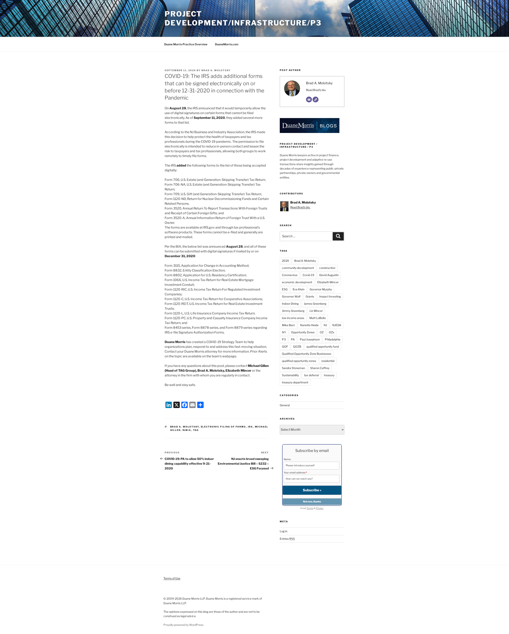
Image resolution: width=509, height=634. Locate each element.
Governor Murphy (321, 289)
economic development (297, 282)
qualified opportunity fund (322, 346)
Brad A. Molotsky (216, 70)
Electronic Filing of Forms (223, 426)
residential (327, 361)
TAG (196, 430)
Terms (310, 508)
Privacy (319, 508)
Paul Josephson (310, 339)
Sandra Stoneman (293, 368)
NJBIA (187, 430)
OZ (322, 332)
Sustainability (290, 375)
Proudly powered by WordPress (183, 624)
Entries (287, 538)
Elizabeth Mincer (328, 282)
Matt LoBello (317, 318)
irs (250, 426)
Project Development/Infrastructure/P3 (243, 18)
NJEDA (336, 325)
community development (298, 267)
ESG (285, 289)
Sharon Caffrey (319, 368)
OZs (331, 332)
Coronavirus (289, 275)
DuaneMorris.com (226, 44)
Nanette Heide (309, 325)
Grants (310, 296)
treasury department (295, 382)
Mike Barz (288, 325)
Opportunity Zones (303, 332)
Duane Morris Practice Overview (185, 44)
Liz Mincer (316, 310)
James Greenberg (315, 303)
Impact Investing (330, 296)
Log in (283, 531)
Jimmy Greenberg (293, 310)
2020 (285, 260)
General (285, 405)
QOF (285, 346)
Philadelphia (332, 339)
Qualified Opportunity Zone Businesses (306, 353)
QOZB (297, 346)
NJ (325, 325)
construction (327, 267)
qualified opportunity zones (299, 361)
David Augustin (329, 275)
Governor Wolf (291, 296)
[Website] (316, 100)
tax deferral (311, 375)
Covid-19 (308, 275)
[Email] (309, 100)
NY (284, 332)
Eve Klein (298, 289)
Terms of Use (171, 578)
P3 (284, 339)
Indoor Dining (290, 303)
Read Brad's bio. (316, 90)
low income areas (293, 318)
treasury (329, 375)
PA (293, 339)
